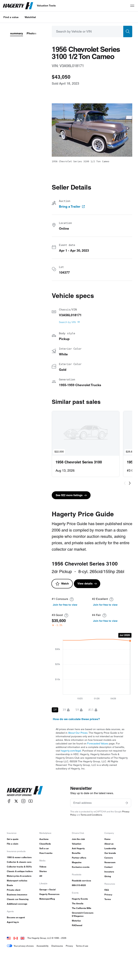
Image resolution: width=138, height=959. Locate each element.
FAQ (106, 890)
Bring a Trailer (69, 206)
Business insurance (17, 894)
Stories (43, 871)
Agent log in (13, 922)
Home (107, 839)
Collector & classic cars (19, 862)
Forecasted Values (97, 743)
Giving (107, 876)
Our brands (110, 853)
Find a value (11, 17)
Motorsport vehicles (17, 880)
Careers (108, 858)
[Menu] (132, 5)
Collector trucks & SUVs (19, 866)
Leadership (110, 848)
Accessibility (42, 946)
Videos (42, 866)
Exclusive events (80, 867)
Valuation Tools (46, 5)
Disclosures (57, 946)
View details (85, 583)
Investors (109, 871)
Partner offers (79, 858)
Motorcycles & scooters (19, 876)
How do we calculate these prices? (76, 719)
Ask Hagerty (78, 848)
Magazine (77, 862)
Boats (10, 885)
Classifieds (45, 844)
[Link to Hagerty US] (9, 938)
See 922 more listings (69, 495)
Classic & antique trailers (20, 871)
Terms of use (82, 946)
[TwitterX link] (16, 801)
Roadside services (81, 880)
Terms (107, 899)
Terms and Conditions (91, 815)
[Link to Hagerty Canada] (16, 938)
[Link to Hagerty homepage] (25, 791)
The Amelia (77, 903)
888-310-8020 (79, 885)
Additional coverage (17, 904)
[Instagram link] (23, 801)
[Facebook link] (9, 801)
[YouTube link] (30, 801)
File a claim (12, 844)
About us (109, 844)
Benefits (76, 853)
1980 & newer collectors (19, 857)
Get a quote (13, 839)
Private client (13, 890)
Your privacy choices (24, 946)
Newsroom (110, 862)
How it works (45, 853)
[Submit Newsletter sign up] (126, 803)
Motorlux (76, 920)
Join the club (78, 839)
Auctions (44, 839)
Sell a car (44, 848)
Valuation (76, 844)
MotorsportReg (47, 899)
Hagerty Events (80, 899)
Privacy (108, 894)
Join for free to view (65, 604)
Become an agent (16, 917)
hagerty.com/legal (71, 750)
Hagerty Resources (49, 894)
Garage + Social (47, 889)
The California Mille (81, 908)
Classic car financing (17, 899)
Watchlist (30, 17)
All (40, 876)
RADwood (77, 925)
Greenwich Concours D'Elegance (82, 914)
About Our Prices (78, 732)
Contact (108, 867)
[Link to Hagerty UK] (22, 938)
